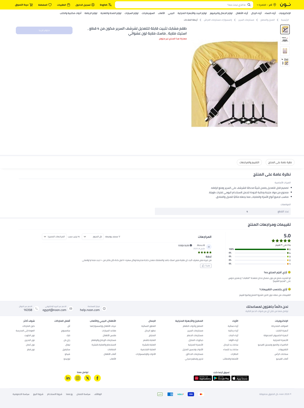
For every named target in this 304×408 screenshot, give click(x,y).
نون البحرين (30, 340)
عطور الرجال (150, 331)
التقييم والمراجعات (249, 162)
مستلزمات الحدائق (194, 354)
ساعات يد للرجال (231, 345)
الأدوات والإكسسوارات (146, 354)
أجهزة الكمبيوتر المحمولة (276, 335)
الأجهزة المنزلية (280, 340)
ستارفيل (66, 349)
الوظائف (98, 394)
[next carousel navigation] (193, 84)
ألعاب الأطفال (110, 354)
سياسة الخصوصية (21, 394)
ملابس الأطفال (109, 335)
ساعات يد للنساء (230, 349)
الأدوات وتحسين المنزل (193, 349)
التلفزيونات (283, 349)
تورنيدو (67, 359)
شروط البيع (38, 394)
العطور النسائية (148, 326)
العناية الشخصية (148, 349)
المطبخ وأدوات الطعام (193, 326)
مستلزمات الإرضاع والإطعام (103, 340)
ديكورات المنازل (196, 340)
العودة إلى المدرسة (25, 331)
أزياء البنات (233, 335)
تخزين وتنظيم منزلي (194, 359)
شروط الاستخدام (54, 394)
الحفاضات (112, 349)
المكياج (152, 335)
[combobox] (181, 4)
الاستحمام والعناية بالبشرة (104, 345)
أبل (68, 326)
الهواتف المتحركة (279, 326)
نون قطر (31, 349)
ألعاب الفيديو (282, 359)
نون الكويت (29, 335)
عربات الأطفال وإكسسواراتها (103, 326)
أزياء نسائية (233, 326)
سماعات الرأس (281, 354)
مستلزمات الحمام (195, 335)
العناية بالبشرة (149, 345)
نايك (68, 335)
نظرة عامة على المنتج (280, 162)
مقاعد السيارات (109, 331)
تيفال (67, 345)
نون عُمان (30, 345)
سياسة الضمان (83, 394)
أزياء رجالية (233, 331)
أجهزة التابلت (282, 331)
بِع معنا (69, 394)
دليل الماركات (28, 326)
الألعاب (113, 359)
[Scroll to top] (8, 398)
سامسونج (65, 331)
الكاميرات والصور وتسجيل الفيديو (273, 345)
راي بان (67, 340)
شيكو (67, 354)
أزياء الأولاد (233, 340)
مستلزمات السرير (195, 331)
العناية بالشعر (149, 340)
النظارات (234, 354)
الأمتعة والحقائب (230, 359)
